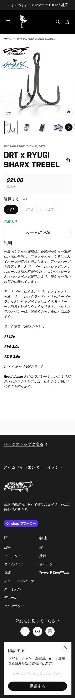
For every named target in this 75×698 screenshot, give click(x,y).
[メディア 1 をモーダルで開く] (37, 81)
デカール (10, 598)
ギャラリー (47, 564)
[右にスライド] (68, 127)
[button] (57, 21)
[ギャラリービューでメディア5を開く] (58, 127)
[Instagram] (50, 631)
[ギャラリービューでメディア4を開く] (42, 127)
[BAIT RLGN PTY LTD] (22, 22)
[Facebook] (25, 631)
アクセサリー (14, 606)
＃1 (11, 210)
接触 (42, 556)
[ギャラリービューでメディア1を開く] (11, 127)
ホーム (8, 39)
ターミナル (12, 589)
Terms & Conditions (54, 573)
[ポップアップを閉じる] (66, 647)
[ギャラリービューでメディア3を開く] (26, 127)
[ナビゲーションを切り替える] (8, 21)
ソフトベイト (14, 556)
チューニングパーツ (19, 581)
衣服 (7, 573)
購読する (37, 686)
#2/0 (49, 210)
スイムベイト (14, 564)
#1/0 (29, 210)
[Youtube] (37, 631)
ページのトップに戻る (23, 444)
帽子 (7, 548)
